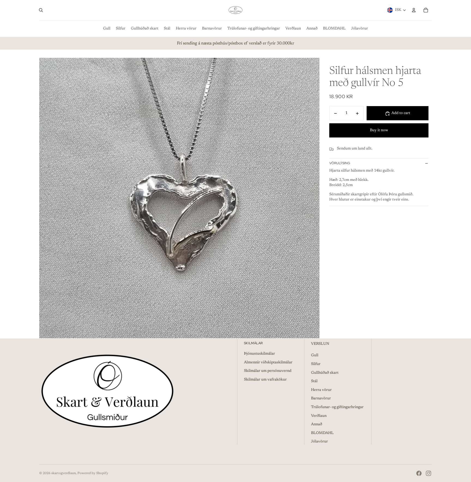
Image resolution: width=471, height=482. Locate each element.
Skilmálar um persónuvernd (267, 371)
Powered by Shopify (92, 473)
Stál (314, 381)
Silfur (316, 364)
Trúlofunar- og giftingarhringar (337, 407)
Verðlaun (319, 416)
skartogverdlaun (63, 473)
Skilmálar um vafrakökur (265, 380)
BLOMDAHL (322, 433)
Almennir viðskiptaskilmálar (268, 362)
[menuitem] (106, 29)
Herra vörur (321, 390)
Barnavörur (321, 398)
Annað (316, 424)
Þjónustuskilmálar (259, 354)
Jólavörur (319, 442)
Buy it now (379, 130)
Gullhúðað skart (325, 373)
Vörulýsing (339, 163)
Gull (314, 355)
